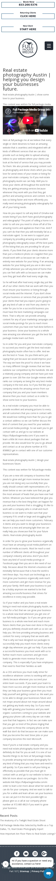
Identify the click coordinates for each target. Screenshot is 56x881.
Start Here (28, 29)
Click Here (28, 16)
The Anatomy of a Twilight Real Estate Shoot (22, 820)
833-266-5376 (28, 4)
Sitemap (24, 871)
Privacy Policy (39, 871)
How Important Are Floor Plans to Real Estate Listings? (27, 833)
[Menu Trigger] (49, 45)
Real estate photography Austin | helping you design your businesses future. (27, 79)
